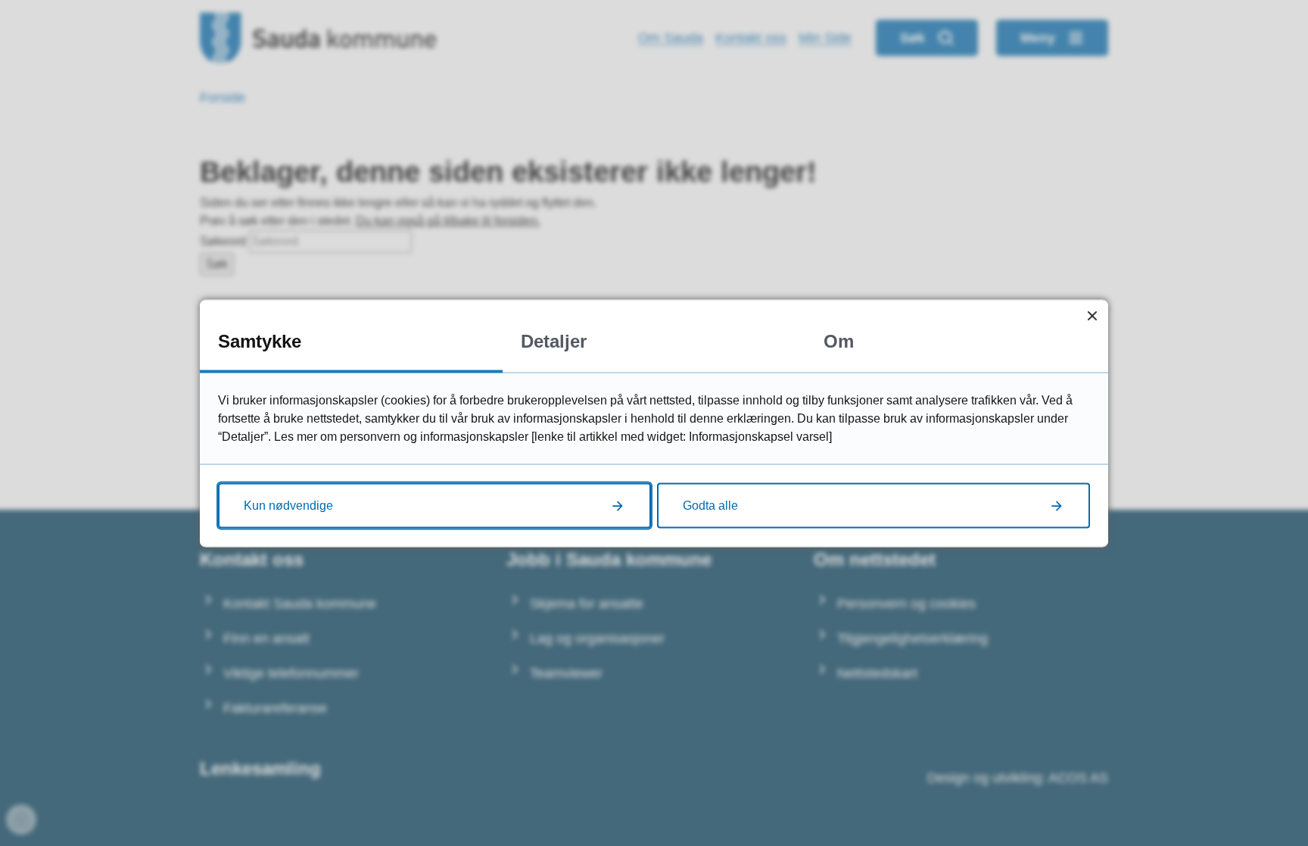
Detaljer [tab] (554, 340)
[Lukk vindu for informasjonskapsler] (1092, 315)
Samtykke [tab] (259, 340)
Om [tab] (839, 340)
